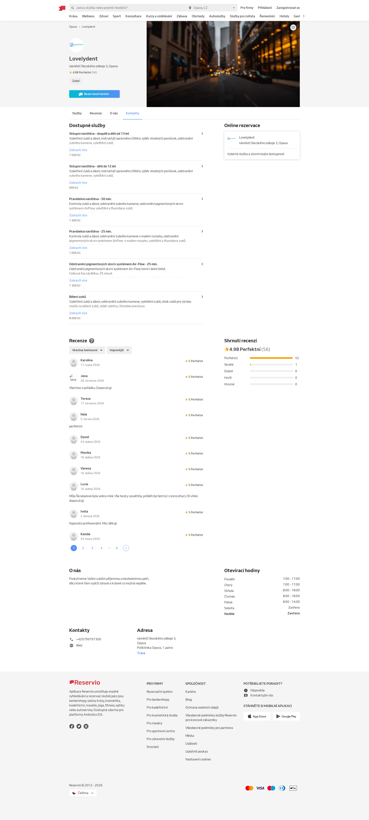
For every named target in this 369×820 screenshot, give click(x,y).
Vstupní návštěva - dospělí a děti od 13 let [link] (99, 133)
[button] (304, 16)
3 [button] (92, 548)
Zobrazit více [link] (78, 150)
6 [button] (117, 548)
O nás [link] (114, 113)
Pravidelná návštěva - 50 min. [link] (90, 199)
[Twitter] (78, 726)
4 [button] (101, 548)
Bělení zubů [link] (77, 297)
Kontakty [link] (132, 113)
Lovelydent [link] (247, 137)
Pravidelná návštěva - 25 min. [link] (90, 231)
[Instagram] (86, 726)
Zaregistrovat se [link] (288, 8)
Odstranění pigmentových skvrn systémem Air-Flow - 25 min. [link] (113, 264)
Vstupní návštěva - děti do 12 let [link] (92, 166)
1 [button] (74, 548)
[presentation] (107, 72)
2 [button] (83, 548)
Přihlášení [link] (265, 8)
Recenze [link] (96, 113)
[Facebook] (71, 726)
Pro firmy (246, 8)
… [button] (109, 547)
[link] (73, 16)
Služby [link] (77, 113)
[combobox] (212, 8)
